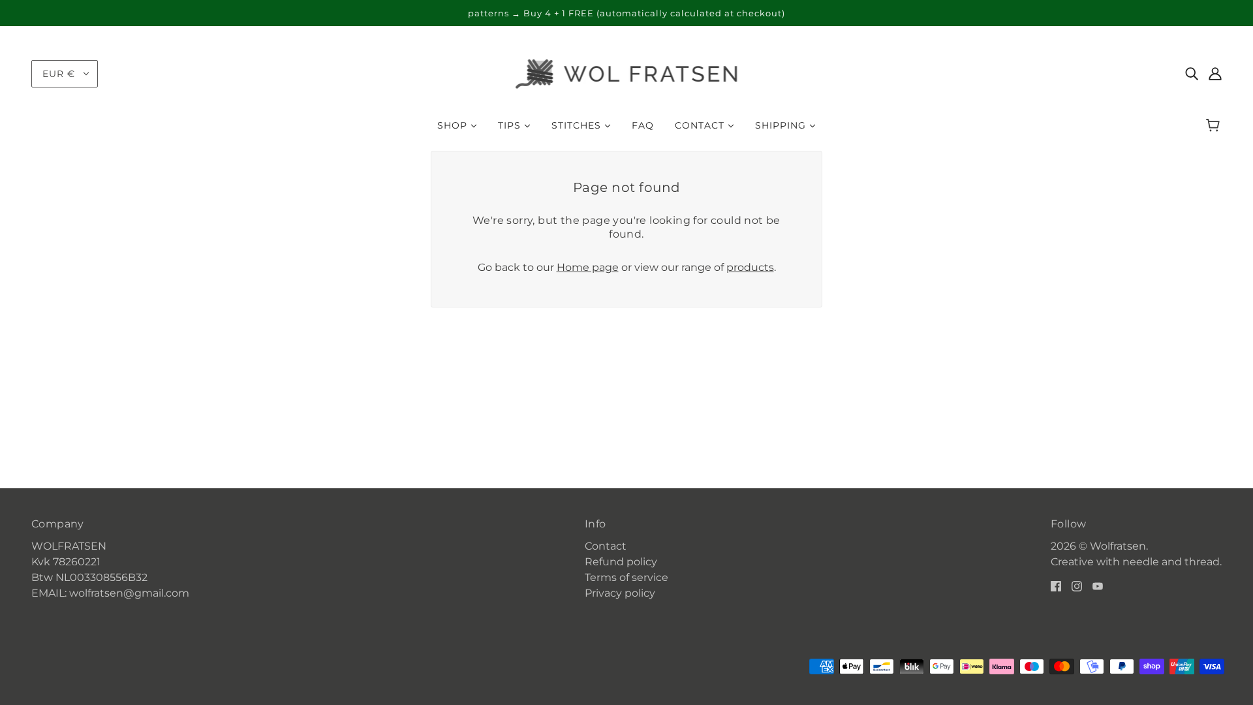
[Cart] (1215, 125)
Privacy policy (620, 593)
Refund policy (621, 562)
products (750, 267)
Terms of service (626, 577)
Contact (605, 546)
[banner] (627, 73)
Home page (588, 267)
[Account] (1215, 74)
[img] (1191, 74)
